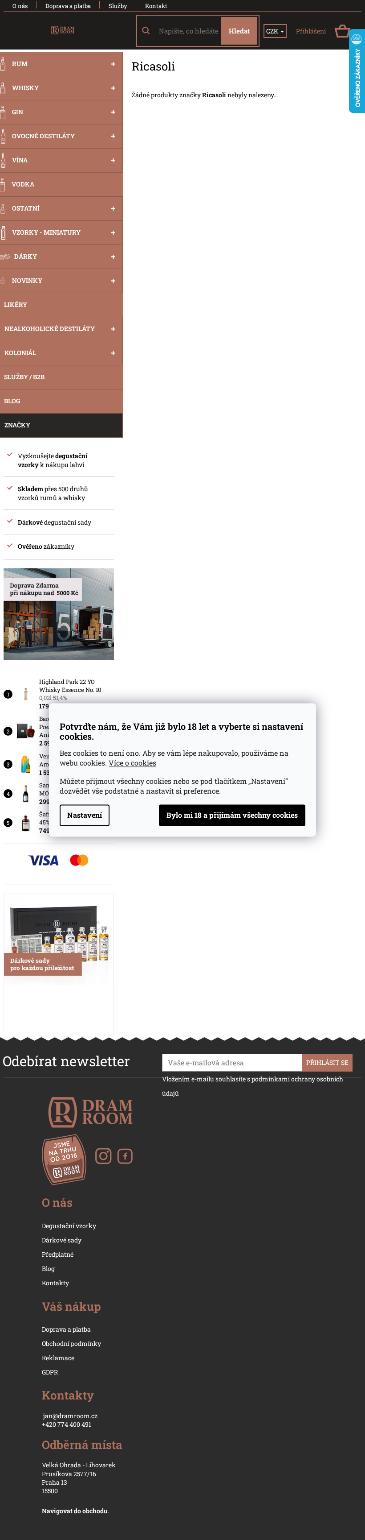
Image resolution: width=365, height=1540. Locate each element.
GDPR (50, 1372)
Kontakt (156, 6)
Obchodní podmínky (71, 1343)
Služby (118, 6)
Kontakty (55, 1283)
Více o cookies (132, 763)
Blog (48, 1268)
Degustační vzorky (69, 1225)
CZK (273, 31)
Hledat (239, 30)
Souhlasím (232, 815)
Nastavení (84, 815)
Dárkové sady (61, 1240)
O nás (20, 6)
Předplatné (57, 1254)
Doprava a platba (68, 6)
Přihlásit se (327, 1062)
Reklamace (58, 1358)
